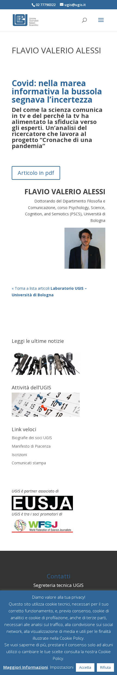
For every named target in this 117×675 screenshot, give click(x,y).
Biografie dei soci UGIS (32, 437)
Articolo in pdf (36, 172)
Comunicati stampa (29, 462)
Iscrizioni (19, 454)
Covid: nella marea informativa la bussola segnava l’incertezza (57, 91)
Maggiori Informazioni (25, 667)
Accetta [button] (85, 667)
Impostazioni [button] (61, 667)
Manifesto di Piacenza (31, 446)
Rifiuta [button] (105, 667)
